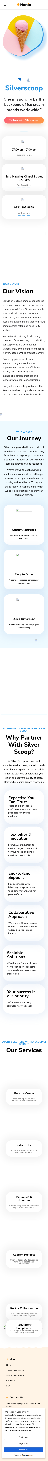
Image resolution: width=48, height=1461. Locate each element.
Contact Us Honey (15, 1375)
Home (9, 1365)
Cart (8, 1385)
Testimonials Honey (15, 1370)
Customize (23, 1437)
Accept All (23, 1449)
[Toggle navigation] (5, 4)
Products (10, 1380)
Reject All (23, 1443)
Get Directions (24, 185)
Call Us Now (24, 213)
